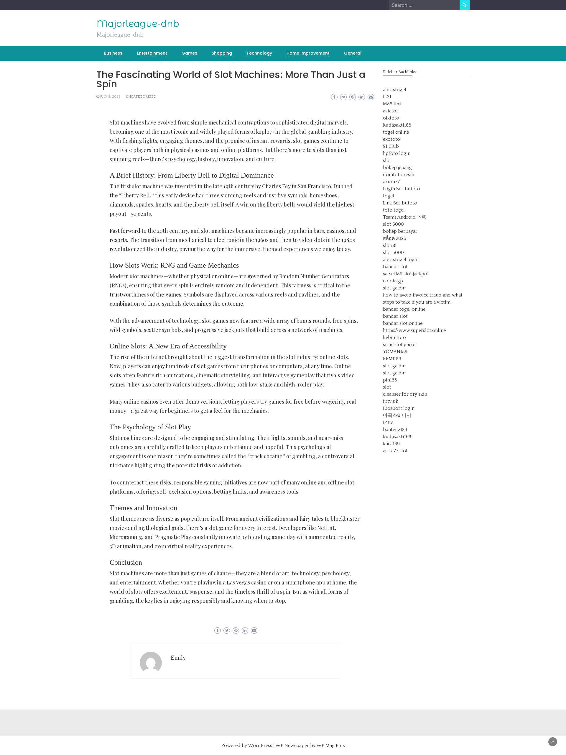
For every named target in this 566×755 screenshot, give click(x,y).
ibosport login (398, 408)
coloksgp (393, 281)
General (352, 53)
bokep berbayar (400, 231)
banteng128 (395, 429)
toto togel (394, 210)
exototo (391, 139)
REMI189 (392, 358)
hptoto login (396, 153)
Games (189, 53)
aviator (390, 111)
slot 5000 (393, 224)
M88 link (392, 104)
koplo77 (265, 131)
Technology (259, 53)
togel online (396, 132)
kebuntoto (394, 337)
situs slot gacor (399, 344)
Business (113, 53)
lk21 (387, 96)
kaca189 (391, 443)
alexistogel (394, 89)
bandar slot (395, 266)
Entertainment (152, 53)
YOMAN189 (395, 351)
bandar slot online (402, 323)
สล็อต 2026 (394, 238)
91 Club (391, 146)
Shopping (222, 53)
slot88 (389, 245)
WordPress (260, 745)
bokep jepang (397, 167)
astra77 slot (395, 450)
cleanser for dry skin (405, 394)
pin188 (390, 380)
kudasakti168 (397, 125)
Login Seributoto (401, 188)
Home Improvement (308, 53)
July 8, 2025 (110, 97)
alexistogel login (401, 259)
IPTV (388, 422)
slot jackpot (416, 273)
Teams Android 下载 (404, 217)
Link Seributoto (400, 203)
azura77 (391, 181)
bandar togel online (404, 309)
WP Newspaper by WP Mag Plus (310, 745)
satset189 (392, 273)
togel (388, 196)
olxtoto (391, 118)
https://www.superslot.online (414, 330)
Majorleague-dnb (137, 23)
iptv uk (390, 401)
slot (387, 160)
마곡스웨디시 (397, 415)
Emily (178, 657)
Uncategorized (141, 97)
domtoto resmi (399, 174)
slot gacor (394, 288)
